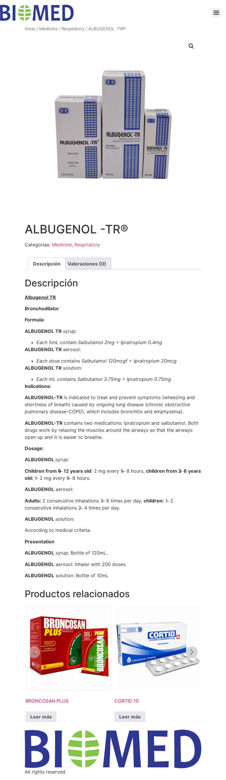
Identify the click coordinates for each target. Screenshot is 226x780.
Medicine (48, 28)
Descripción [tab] (47, 264)
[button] (191, 46)
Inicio (30, 28)
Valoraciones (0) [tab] (87, 264)
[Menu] (216, 12)
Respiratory (73, 28)
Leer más (41, 717)
